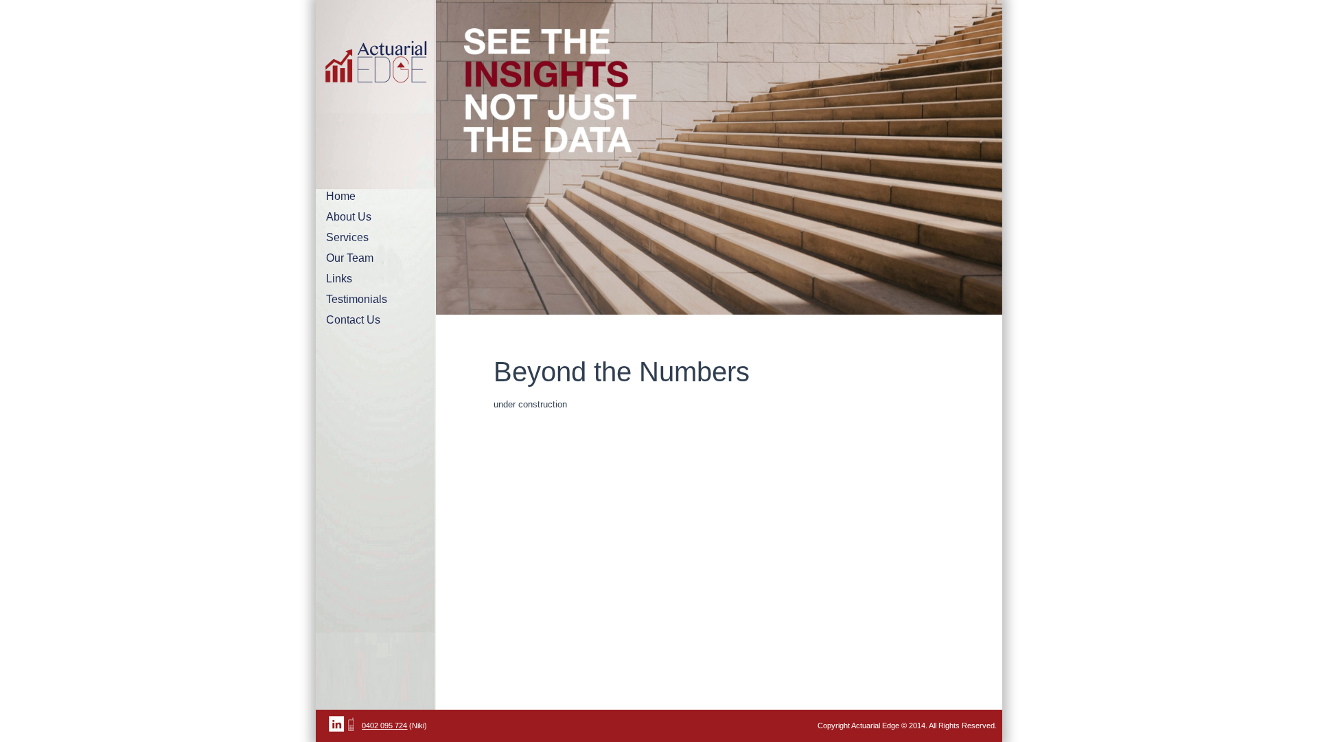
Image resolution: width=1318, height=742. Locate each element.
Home (341, 196)
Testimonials (356, 299)
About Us (348, 217)
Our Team (349, 258)
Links (339, 278)
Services (347, 237)
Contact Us (353, 320)
